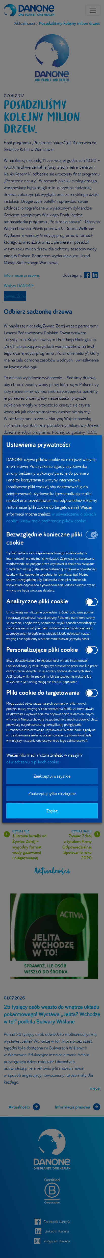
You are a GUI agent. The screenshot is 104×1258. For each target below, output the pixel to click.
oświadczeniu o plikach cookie (32, 762)
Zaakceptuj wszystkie (52, 776)
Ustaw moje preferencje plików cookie (52, 521)
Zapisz (52, 811)
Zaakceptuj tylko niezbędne (52, 793)
